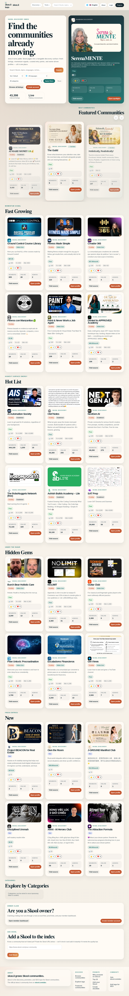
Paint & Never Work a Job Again (61, 321)
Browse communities (80, 977)
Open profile (34, 187)
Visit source (77, 98)
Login (111, 5)
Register (119, 5)
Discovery (35, 5)
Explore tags (80, 982)
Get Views (93, 661)
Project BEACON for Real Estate (21, 751)
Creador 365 (94, 243)
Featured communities (80, 986)
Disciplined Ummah (18, 829)
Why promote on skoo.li (98, 975)
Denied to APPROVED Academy (100, 321)
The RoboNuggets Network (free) (21, 494)
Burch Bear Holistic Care (20, 584)
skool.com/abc (40, 982)
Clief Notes (53, 414)
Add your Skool (96, 983)
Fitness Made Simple (59, 243)
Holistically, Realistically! (60, 150)
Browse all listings (16, 87)
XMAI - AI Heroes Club (59, 829)
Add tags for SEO (115, 985)
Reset (59, 81)
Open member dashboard (18, 921)
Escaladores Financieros (61, 661)
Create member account (111, 921)
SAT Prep (93, 493)
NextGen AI (94, 414)
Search (59, 70)
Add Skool (13, 955)
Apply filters (49, 81)
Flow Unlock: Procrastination (22, 661)
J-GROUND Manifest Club (101, 750)
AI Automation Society (19, 414)
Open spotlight (114, 98)
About (103, 5)
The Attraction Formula (100, 829)
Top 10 (95, 979)
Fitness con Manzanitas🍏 (21, 320)
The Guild (14, 151)
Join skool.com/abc (115, 978)
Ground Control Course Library (24, 243)
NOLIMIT (52, 584)
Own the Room (56, 750)
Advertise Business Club (101, 151)
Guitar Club (94, 584)
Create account (33, 87)
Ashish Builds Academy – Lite (64, 493)
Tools (46, 5)
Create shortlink (96, 988)
